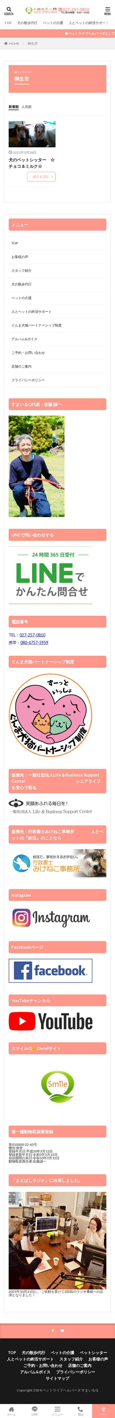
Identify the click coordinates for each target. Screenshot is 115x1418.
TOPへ (103, 1414)
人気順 (26, 107)
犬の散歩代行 (27, 23)
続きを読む (41, 176)
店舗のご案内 (21, 366)
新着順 (14, 107)
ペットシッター (93, 1352)
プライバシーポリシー (28, 380)
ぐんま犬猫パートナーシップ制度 (36, 325)
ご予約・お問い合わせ (28, 353)
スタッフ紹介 (21, 270)
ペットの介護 (53, 23)
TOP (8, 23)
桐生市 (33, 43)
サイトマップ (57, 1378)
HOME (14, 43)
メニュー (57, 1414)
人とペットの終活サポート (89, 23)
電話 (80, 1414)
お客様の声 (19, 257)
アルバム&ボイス (24, 339)
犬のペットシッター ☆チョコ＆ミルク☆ (32, 163)
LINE (35, 1414)
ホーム (11, 1414)
